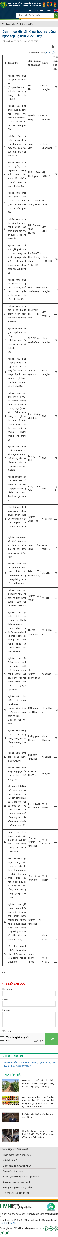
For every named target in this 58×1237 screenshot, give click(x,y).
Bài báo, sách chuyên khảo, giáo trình (21, 1176)
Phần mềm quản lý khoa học (17, 1155)
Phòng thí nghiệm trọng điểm (17, 1187)
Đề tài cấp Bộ (26, 24)
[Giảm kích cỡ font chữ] (46, 52)
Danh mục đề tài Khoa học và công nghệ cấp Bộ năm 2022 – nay (30, 1064)
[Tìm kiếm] (56, 15)
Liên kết (4, 1223)
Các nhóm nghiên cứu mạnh (16, 1182)
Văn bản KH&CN (10, 1160)
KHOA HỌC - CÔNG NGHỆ (15, 1149)
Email (49, 10)
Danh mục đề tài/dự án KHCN (17, 1165)
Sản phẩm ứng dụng (13, 1171)
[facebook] (45, 1228)
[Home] (29, 4)
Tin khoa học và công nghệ (16, 1192)
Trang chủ (10, 24)
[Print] (53, 46)
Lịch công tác (36, 10)
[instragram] (55, 1228)
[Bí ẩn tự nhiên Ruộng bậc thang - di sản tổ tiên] (11, 1117)
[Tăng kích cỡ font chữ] (54, 52)
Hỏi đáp (12, 1223)
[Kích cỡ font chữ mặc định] (50, 52)
